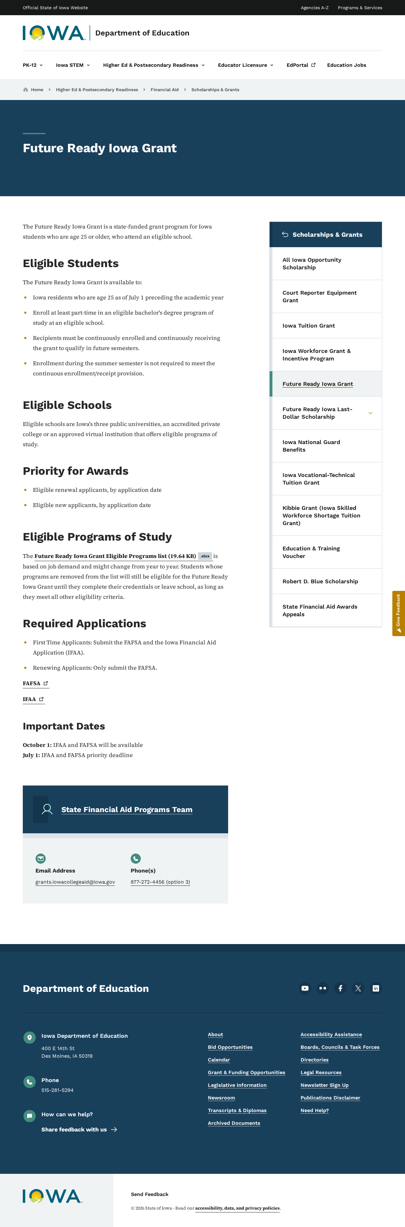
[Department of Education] (54, 33)
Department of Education (142, 32)
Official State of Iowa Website (55, 7)
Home (37, 89)
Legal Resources (321, 1072)
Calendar (219, 1060)
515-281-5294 (57, 1090)
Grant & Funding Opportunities (246, 1072)
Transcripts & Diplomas (237, 1110)
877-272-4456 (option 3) (160, 882)
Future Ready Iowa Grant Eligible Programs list (121, 556)
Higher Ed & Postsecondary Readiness (97, 89)
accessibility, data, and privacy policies (237, 1208)
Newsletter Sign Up (325, 1085)
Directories (315, 1060)
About (215, 1034)
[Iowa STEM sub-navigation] (88, 65)
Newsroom (221, 1098)
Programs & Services (360, 7)
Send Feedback (150, 1194)
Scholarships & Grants (215, 89)
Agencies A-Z (315, 7)
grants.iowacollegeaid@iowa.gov (75, 882)
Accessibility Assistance (331, 1034)
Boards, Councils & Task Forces (340, 1047)
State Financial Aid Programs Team (127, 809)
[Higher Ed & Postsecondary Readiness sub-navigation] (203, 65)
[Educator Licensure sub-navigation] (272, 65)
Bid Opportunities (230, 1047)
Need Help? (315, 1110)
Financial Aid (165, 89)
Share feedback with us (74, 1129)
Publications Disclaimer (330, 1098)
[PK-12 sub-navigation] (41, 65)
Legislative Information (237, 1085)
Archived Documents (234, 1123)
